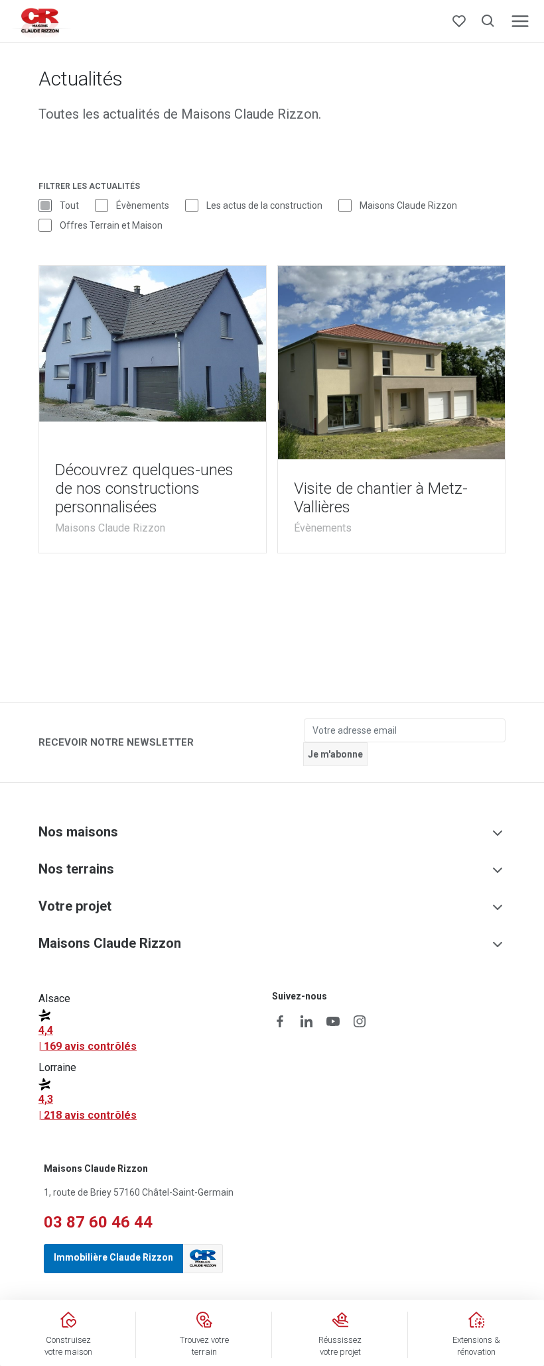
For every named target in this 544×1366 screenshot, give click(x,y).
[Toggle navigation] (520, 21)
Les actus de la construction (264, 205)
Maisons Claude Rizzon (408, 205)
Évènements (142, 205)
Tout (69, 205)
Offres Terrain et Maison (111, 225)
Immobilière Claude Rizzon (113, 1257)
